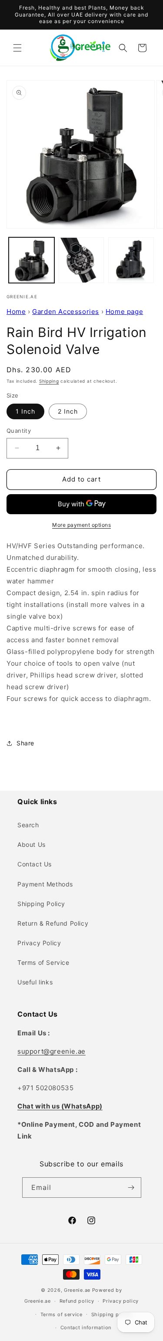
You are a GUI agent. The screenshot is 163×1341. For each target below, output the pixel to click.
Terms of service (61, 1314)
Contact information (85, 1327)
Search (28, 825)
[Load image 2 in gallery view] (81, 260)
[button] (17, 47)
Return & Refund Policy (52, 923)
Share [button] (25, 743)
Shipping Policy (41, 903)
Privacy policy (121, 1301)
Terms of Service (43, 962)
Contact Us (34, 864)
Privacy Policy (39, 943)
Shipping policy (111, 1314)
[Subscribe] (131, 1187)
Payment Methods (45, 884)
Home (16, 311)
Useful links (35, 982)
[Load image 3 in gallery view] (131, 260)
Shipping (49, 381)
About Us (31, 844)
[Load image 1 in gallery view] (31, 260)
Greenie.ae (77, 1290)
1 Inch (25, 411)
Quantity (19, 430)
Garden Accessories (65, 311)
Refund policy (77, 1301)
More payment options (81, 525)
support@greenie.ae (51, 1051)
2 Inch (68, 411)
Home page (124, 311)
